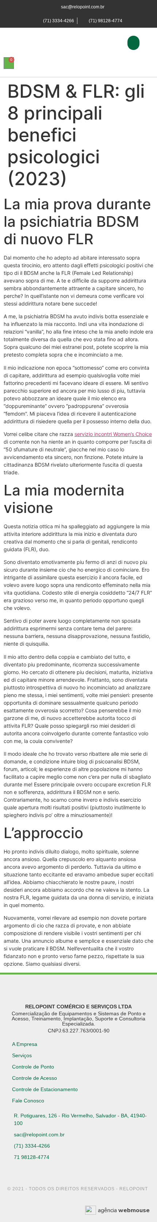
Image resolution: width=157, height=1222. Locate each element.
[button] (133, 43)
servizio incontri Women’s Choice (113, 434)
